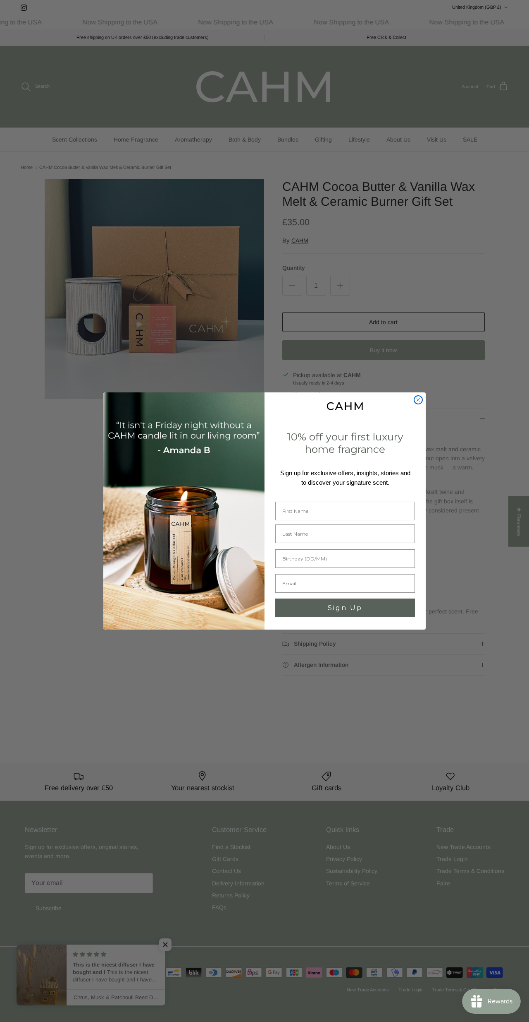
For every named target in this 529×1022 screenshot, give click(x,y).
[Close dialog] (418, 400)
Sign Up (345, 608)
